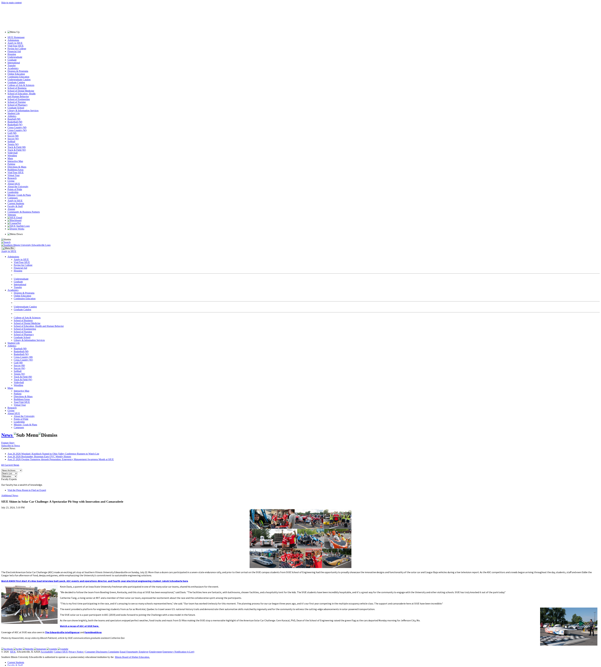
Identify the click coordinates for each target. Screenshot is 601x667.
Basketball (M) (15, 121)
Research (12, 178)
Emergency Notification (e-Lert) (178, 651)
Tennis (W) (13, 144)
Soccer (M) (13, 136)
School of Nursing (17, 102)
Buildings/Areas (15, 169)
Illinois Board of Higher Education (132, 657)
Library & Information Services (23, 110)
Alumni (11, 209)
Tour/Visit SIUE (22, 402)
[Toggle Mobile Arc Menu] (8, 248)
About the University (18, 186)
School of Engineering (19, 99)
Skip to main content (11, 2)
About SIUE (14, 183)
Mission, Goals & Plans (19, 195)
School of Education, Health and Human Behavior (22, 95)
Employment (155, 651)
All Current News (10, 464)
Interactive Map (15, 161)
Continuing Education (18, 76)
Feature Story (8, 442)
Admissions (13, 40)
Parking (11, 164)
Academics (13, 68)
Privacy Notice (76, 651)
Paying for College (17, 48)
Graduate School (16, 107)
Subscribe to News (10, 445)
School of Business (17, 88)
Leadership (13, 192)
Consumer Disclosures (96, 651)
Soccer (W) (13, 138)
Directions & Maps (17, 166)
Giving (11, 181)
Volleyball (13, 152)
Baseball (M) (14, 119)
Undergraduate (15, 57)
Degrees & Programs (18, 71)
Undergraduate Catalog (19, 79)
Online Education (16, 74)
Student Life (14, 113)
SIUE (13, 651)
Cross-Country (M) (17, 127)
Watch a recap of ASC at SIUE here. (79, 626)
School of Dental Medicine (21, 90)
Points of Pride (15, 189)
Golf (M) (12, 133)
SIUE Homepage (16, 37)
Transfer (12, 65)
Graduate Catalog (16, 82)
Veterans (12, 214)
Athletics (12, 116)
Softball (11, 141)
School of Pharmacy (18, 105)
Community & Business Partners (24, 212)
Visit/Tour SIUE (16, 45)
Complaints (113, 651)
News (7, 435)
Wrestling (12, 155)
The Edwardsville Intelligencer (62, 632)
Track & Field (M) (17, 147)
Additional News (9, 495)
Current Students (16, 203)
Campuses (13, 197)
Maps (10, 158)
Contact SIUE (61, 651)
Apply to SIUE (15, 43)
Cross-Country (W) (17, 130)
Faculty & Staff (15, 206)
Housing (12, 54)
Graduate (12, 60)
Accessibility (47, 651)
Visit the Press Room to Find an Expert (27, 490)
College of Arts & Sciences (21, 85)
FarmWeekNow (93, 632)
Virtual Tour (14, 175)
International (14, 62)
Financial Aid (14, 51)
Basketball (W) (15, 124)
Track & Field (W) (17, 150)
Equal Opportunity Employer (134, 651)
